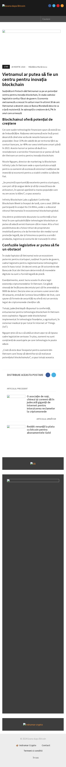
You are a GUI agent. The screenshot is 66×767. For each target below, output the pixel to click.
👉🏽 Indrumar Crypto (26, 745)
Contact (46, 745)
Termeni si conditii (33, 750)
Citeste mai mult (31, 404)
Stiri (6, 66)
